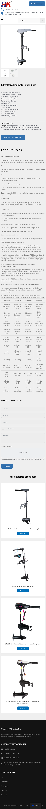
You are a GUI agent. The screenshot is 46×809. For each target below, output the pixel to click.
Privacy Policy (25, 805)
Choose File (23, 453)
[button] (42, 28)
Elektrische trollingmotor (9, 127)
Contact (4, 795)
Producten (4, 786)
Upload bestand (6, 446)
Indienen (6, 466)
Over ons (4, 782)
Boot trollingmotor (15, 129)
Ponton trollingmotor (31, 126)
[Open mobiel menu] (2, 20)
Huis (2, 777)
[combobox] (3, 429)
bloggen (4, 790)
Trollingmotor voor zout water (31, 129)
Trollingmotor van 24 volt (16, 126)
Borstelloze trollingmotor (25, 127)
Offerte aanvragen (37, 4)
